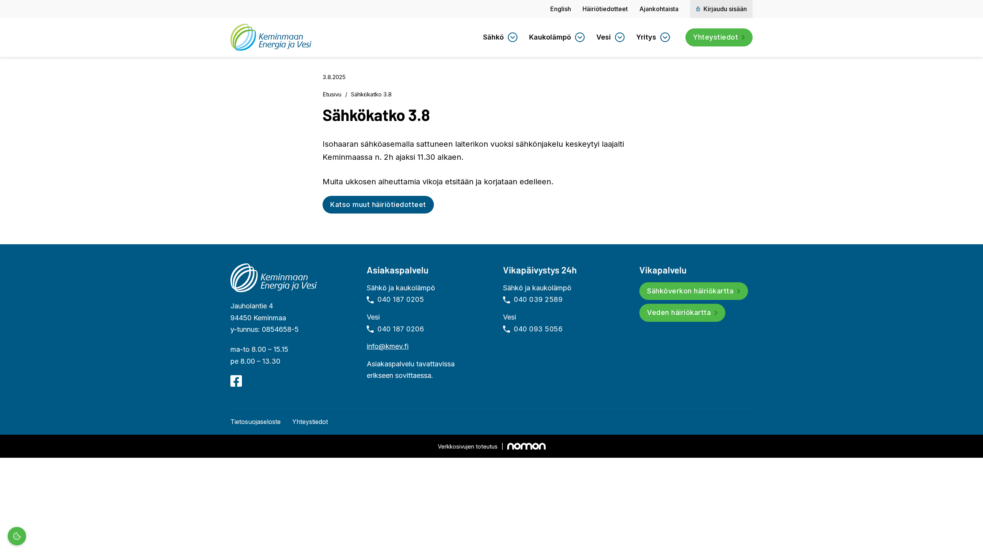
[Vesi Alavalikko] (620, 37)
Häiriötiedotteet (605, 9)
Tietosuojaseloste (255, 422)
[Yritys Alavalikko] (665, 37)
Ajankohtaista (659, 9)
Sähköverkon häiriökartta (690, 291)
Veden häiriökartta (679, 312)
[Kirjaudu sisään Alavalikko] (698, 9)
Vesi (603, 37)
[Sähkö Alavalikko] (513, 37)
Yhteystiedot (715, 37)
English (560, 9)
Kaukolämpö (550, 37)
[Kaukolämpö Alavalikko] (580, 37)
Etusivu (332, 94)
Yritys (646, 37)
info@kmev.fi (388, 346)
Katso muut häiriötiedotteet (378, 204)
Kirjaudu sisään (725, 9)
